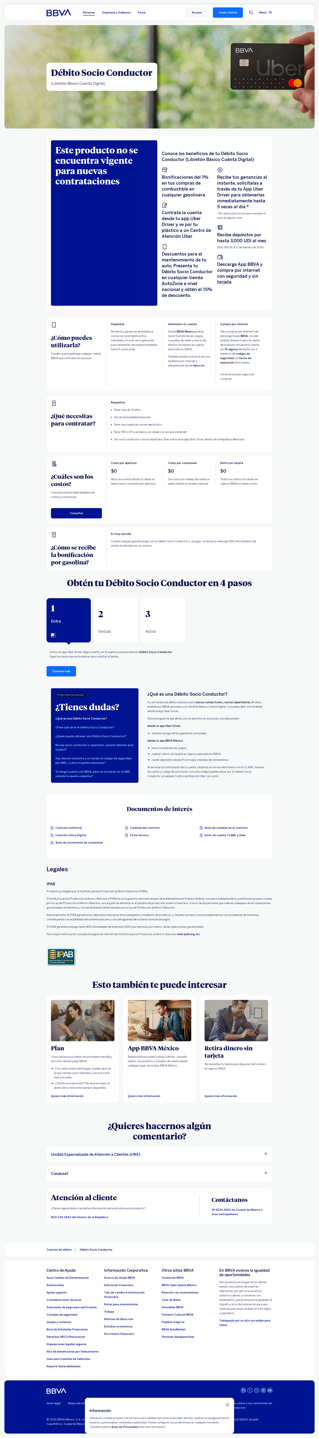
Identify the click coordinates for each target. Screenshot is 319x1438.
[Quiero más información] (159, 1020)
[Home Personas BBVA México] (59, 12)
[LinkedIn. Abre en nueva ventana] (263, 1390)
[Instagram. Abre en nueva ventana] (256, 1390)
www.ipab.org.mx (188, 934)
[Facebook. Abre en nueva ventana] (243, 1390)
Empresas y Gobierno (116, 12)
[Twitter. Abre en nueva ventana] (250, 1390)
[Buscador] (251, 12)
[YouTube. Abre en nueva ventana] (269, 1390)
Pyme (141, 12)
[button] (196, 12)
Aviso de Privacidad (124, 1427)
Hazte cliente (228, 12)
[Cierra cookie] (227, 1404)
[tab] (69, 620)
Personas (89, 12)
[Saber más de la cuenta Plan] (82, 1020)
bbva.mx (199, 365)
